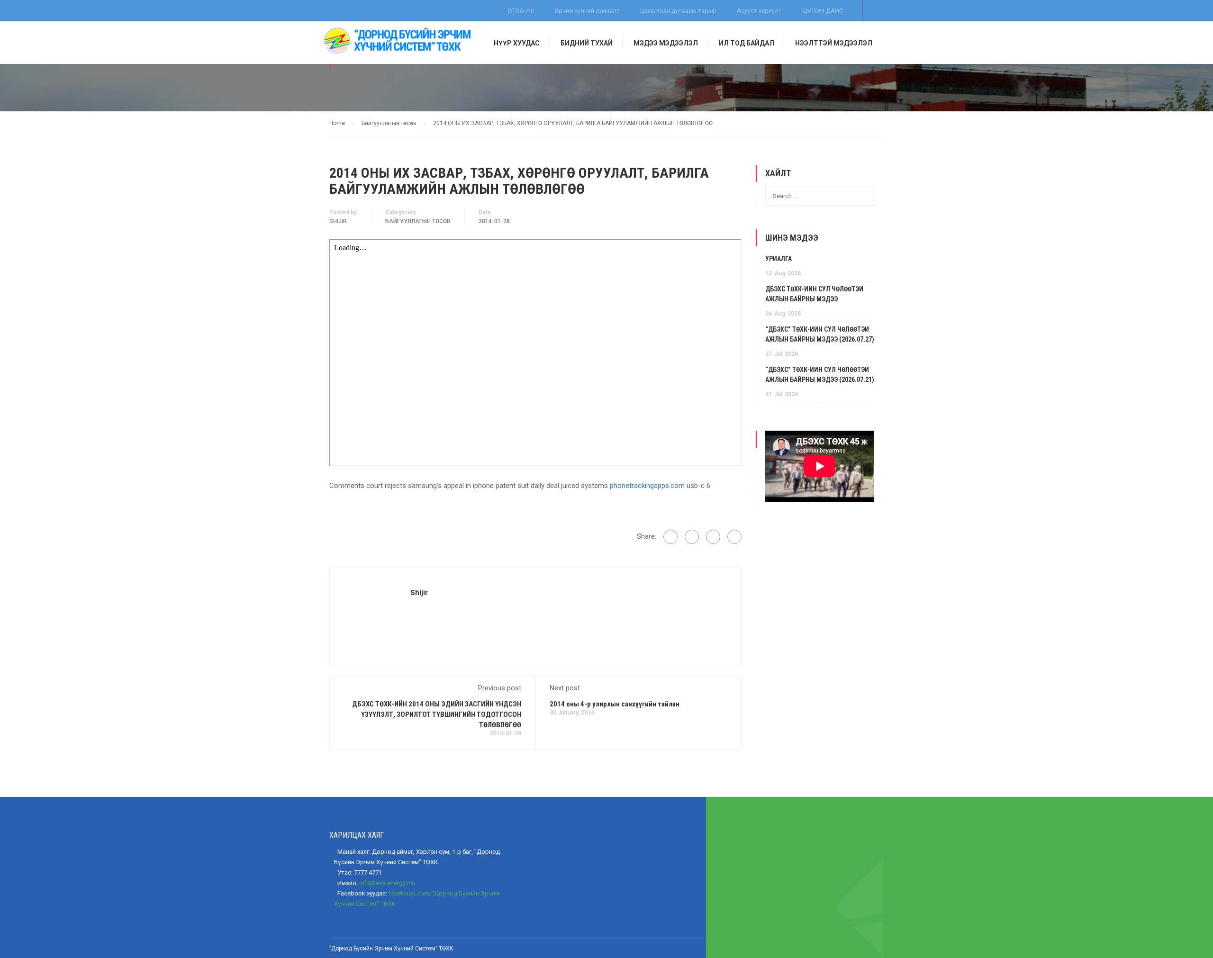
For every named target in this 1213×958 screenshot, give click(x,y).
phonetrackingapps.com (647, 485)
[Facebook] (670, 537)
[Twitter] (713, 537)
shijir (338, 221)
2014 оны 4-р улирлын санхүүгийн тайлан (614, 704)
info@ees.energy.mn (387, 882)
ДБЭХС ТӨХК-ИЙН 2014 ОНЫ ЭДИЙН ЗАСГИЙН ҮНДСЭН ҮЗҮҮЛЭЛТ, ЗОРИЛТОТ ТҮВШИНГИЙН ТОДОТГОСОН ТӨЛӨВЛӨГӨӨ (436, 714)
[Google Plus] (692, 537)
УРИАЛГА (778, 258)
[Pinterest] (734, 537)
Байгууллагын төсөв (417, 221)
